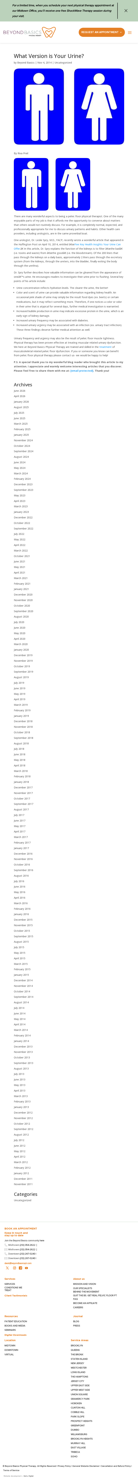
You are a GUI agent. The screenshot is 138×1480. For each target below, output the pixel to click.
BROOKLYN (77, 1345)
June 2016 (19, 886)
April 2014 (19, 1024)
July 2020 (19, 622)
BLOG (76, 1321)
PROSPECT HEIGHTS (81, 1421)
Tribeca (75, 1452)
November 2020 (23, 600)
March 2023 (21, 506)
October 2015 (22, 930)
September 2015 (23, 936)
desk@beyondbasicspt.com (18, 1263)
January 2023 (21, 512)
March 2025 (21, 423)
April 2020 (19, 638)
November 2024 (23, 440)
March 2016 (21, 903)
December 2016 (23, 853)
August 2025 (21, 407)
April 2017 (19, 831)
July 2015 (19, 947)
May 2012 (19, 1151)
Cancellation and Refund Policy (116, 1466)
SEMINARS (10, 1330)
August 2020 (21, 616)
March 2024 (21, 473)
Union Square (79, 1394)
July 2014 (19, 1008)
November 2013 (23, 1052)
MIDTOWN (10, 1345)
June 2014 (19, 1013)
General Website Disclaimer (85, 1466)
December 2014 (23, 980)
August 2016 (21, 875)
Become (85, 1303)
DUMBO (75, 1429)
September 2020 (23, 611)
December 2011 (23, 1178)
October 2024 (22, 446)
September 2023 (23, 490)
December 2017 (23, 787)
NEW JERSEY (77, 1363)
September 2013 (23, 1063)
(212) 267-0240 (27, 1253)
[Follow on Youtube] (26, 1268)
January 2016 (21, 914)
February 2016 (22, 908)
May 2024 (19, 468)
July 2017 (19, 815)
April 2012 (19, 1156)
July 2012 (19, 1140)
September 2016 (23, 870)
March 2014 (21, 1030)
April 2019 (19, 699)
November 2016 (23, 859)
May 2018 (19, 760)
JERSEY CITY (77, 1381)
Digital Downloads (15, 1334)
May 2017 (19, 826)
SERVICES (9, 1284)
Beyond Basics (25, 62)
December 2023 (23, 484)
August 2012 (21, 1134)
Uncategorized (63, 62)
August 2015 (21, 941)
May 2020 (19, 633)
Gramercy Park (80, 1399)
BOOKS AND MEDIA (14, 1325)
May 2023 (19, 495)
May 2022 (19, 539)
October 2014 (22, 991)
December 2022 (23, 517)
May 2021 (19, 567)
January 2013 (21, 1107)
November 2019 (23, 660)
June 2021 (19, 561)
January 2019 (21, 716)
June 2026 (19, 390)
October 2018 (22, 732)
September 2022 (23, 528)
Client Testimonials (15, 1295)
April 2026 (19, 396)
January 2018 (21, 782)
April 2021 (19, 572)
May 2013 (19, 1085)
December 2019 (23, 655)
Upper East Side (80, 1385)
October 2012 (22, 1123)
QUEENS (75, 1350)
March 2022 (21, 550)
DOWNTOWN (11, 1350)
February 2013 (22, 1101)
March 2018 (21, 771)
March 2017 (21, 837)
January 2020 (21, 649)
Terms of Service (11, 1470)
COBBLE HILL (77, 1412)
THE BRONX (77, 1354)
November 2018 (23, 726)
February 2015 (22, 969)
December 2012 (23, 1112)
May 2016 (19, 892)
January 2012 (21, 1173)
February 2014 (22, 1035)
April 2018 (19, 765)
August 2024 (21, 456)
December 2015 (23, 919)
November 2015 (23, 925)
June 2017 (19, 820)
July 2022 (19, 534)
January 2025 (21, 434)
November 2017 (23, 793)
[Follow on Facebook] (20, 1268)
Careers (78, 1307)
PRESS (76, 1325)
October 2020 (22, 605)
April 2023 (19, 501)
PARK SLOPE (77, 1416)
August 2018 (21, 743)
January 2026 (21, 401)
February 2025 (22, 429)
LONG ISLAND (78, 1372)
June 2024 (19, 462)
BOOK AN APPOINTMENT (20, 1228)
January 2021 (21, 589)
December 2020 (23, 594)
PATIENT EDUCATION (15, 1321)
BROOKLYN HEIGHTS (82, 1438)
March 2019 (21, 704)
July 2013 (19, 1074)
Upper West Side (80, 1390)
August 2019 (21, 677)
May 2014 (19, 1019)
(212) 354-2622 (27, 1245)
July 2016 (19, 881)
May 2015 (19, 952)
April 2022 (19, 545)
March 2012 (21, 1162)
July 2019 (19, 682)
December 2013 (23, 1046)
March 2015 (21, 964)
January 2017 (21, 848)
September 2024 (23, 451)
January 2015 (21, 974)
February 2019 (22, 710)
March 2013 (21, 1096)
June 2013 (19, 1079)
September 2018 (23, 738)
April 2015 (19, 958)
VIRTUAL (9, 1354)
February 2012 (22, 1167)
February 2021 (22, 583)
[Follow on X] (7, 1268)
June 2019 (19, 688)
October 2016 (22, 864)
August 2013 (21, 1068)
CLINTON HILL (78, 1407)
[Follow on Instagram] (14, 1268)
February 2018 (22, 776)
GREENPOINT (78, 1425)
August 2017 (21, 809)
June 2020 (19, 627)
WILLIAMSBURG (79, 1434)
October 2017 (22, 798)
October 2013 (22, 1057)
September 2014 (23, 996)
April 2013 (19, 1090)
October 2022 (22, 523)
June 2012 (19, 1145)
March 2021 (21, 578)
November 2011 (23, 1184)
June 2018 (19, 754)
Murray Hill (78, 1443)
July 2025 (19, 412)
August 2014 (21, 1002)
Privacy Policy (64, 1466)
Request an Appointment (100, 32)
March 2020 (21, 644)
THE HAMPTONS (79, 1376)
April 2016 (19, 897)
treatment (105, 347)
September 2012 (23, 1129)
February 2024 (22, 478)
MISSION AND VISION (84, 1284)
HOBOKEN (76, 1403)
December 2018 (23, 721)
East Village (78, 1447)
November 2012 (23, 1118)
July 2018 (19, 748)
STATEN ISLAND (79, 1359)
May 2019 (19, 694)
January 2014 (21, 1041)
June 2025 (19, 418)
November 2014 (23, 986)
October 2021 (22, 556)
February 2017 (22, 842)
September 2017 (23, 804)
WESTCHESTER (79, 1367)
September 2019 (23, 671)
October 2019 (22, 666)
